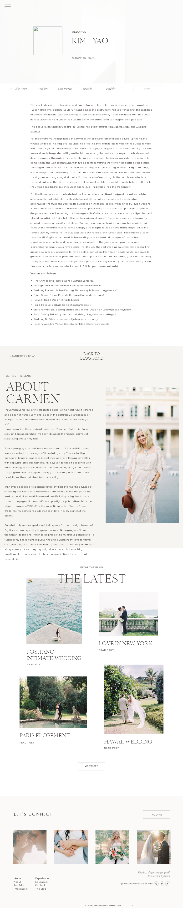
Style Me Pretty (121, 126)
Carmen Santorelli (83, 280)
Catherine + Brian (24, 356)
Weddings (79, 32)
